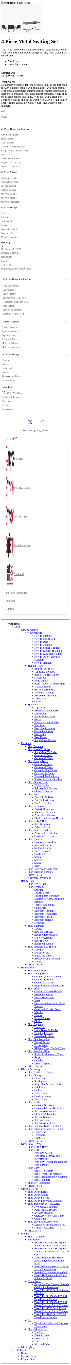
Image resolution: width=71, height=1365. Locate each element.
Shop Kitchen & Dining (40, 1072)
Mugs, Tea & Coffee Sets (47, 1084)
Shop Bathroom (36, 925)
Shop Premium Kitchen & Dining (45, 1129)
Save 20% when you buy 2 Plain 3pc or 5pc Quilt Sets (51, 1268)
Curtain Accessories (44, 982)
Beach (37, 719)
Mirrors (38, 1015)
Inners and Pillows (44, 955)
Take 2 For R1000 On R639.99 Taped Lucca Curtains (50, 1298)
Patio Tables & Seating (46, 833)
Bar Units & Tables (44, 797)
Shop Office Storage (38, 1197)
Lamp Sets (39, 1027)
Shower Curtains (43, 937)
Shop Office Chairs (38, 1194)
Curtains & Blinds (43, 979)
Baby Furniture (42, 1179)
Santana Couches (43, 848)
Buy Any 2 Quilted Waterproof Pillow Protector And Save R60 (50, 1244)
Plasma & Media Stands (46, 776)
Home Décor (28, 967)
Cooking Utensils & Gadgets (49, 1108)
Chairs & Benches (43, 791)
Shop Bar (33, 794)
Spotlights (33, 704)
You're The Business (10, 158)
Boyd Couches (42, 851)
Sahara (37, 857)
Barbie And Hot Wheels (46, 674)
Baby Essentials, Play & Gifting (51, 1176)
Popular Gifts (28, 1359)
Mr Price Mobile (9, 198)
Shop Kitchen (35, 1102)
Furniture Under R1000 (46, 722)
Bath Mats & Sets (43, 931)
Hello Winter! (41, 680)
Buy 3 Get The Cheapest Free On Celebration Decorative (52, 1286)
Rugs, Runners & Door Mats (49, 985)
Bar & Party (40, 1099)
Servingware (41, 1081)
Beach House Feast (44, 689)
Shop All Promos (37, 1236)
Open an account (9, 178)
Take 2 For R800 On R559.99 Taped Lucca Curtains (50, 1316)
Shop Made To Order (39, 749)
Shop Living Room (38, 761)
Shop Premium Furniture (40, 871)
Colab (37, 701)
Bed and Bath (41, 1335)
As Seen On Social (44, 668)
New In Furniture (43, 635)
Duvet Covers (41, 892)
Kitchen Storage (42, 1117)
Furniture (26, 743)
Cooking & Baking (44, 1105)
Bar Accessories (42, 803)
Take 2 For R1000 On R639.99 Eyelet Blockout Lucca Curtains (51, 1304)
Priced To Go (35, 874)
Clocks (38, 1021)
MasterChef (40, 713)
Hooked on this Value (45, 695)
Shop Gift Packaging (39, 1039)
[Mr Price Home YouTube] (37, 422)
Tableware (39, 1135)
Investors (5, 217)
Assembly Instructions (39, 877)
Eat (29, 1320)
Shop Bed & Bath (37, 883)
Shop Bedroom (36, 806)
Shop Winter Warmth (45, 740)
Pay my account (8, 186)
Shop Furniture (35, 746)
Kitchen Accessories (44, 1111)
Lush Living (40, 698)
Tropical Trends (42, 686)
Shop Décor (34, 988)
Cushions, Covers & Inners (48, 976)
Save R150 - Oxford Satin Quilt (51, 1272)
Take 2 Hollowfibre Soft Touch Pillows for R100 (50, 1277)
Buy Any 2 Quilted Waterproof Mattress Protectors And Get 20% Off (51, 1251)
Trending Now (35, 665)
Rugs (37, 1057)
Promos (25, 1233)
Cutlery (38, 1090)
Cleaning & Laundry (45, 1114)
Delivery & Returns (10, 253)
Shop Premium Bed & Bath (42, 946)
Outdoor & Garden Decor (47, 1009)
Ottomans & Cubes (44, 773)
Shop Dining (34, 1075)
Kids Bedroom (42, 824)
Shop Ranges (35, 839)
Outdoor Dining (42, 1096)
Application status (9, 182)
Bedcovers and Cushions (47, 958)
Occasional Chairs (43, 758)
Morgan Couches (43, 845)
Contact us (6, 265)
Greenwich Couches (45, 842)
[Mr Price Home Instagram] (34, 422)
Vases (37, 1000)
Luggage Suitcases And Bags (49, 1224)
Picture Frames (42, 1018)
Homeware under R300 (46, 710)
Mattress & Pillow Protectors (49, 898)
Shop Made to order (44, 716)
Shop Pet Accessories (39, 1182)
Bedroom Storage (43, 919)
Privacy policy (8, 233)
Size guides (6, 257)
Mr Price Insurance (10, 202)
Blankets (38, 901)
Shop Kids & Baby (38, 821)
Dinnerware (40, 1078)
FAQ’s (4, 261)
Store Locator (7, 138)
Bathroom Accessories (46, 934)
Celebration (40, 1218)
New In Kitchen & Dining (48, 650)
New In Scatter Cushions (47, 647)
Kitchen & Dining (30, 1069)
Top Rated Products (44, 671)
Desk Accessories (43, 1212)
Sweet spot (40, 677)
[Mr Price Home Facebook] (26, 422)
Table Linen (40, 1093)
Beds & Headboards (44, 809)
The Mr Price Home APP (13, 146)
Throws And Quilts (44, 904)
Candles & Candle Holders (48, 991)
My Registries (28, 1356)
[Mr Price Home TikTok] (42, 422)
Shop (17, 626)
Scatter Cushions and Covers (49, 1054)
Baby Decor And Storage (47, 1173)
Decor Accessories (44, 997)
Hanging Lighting (43, 1033)
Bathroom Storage (43, 943)
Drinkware (40, 1087)
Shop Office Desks (38, 1191)
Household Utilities (44, 1036)
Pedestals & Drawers (45, 815)
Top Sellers (40, 707)
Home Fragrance (43, 1063)
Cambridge (40, 854)
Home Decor (34, 1281)
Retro (37, 865)
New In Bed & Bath (44, 638)
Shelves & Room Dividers (48, 779)
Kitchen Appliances (44, 1123)
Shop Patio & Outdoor (39, 830)
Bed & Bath (27, 880)
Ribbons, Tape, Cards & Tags (49, 1048)
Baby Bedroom (42, 827)
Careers (4, 225)
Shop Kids (33, 1149)
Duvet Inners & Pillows (46, 895)
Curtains (38, 1060)
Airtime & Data (8, 190)
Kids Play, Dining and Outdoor (50, 1161)
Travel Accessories (44, 1227)
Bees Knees (40, 737)
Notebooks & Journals (46, 1206)
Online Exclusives (43, 731)
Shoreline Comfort (44, 692)
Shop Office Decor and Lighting (45, 1200)
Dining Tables (41, 785)
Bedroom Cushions (44, 910)
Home (24, 1353)
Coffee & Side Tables (45, 770)
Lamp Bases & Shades (46, 1030)
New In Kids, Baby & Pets (48, 653)
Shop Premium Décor (39, 1051)
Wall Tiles (39, 725)
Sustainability (7, 221)
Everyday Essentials (44, 728)
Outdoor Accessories (45, 836)
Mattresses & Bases (44, 812)
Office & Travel (29, 1188)
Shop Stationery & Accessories (44, 1203)
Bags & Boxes (42, 1042)
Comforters (40, 907)
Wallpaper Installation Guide (14, 150)
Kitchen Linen (41, 1120)
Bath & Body (41, 940)
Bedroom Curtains (43, 916)
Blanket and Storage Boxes (48, 818)
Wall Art (38, 1012)
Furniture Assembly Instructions (16, 269)
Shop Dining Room (38, 782)
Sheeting (38, 889)
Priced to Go (34, 1230)
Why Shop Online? (10, 135)
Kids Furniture (42, 1164)
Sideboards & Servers (45, 788)
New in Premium (43, 662)
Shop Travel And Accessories (43, 1221)
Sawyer (38, 863)
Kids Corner (6, 154)
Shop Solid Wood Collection (43, 868)
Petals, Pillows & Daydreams (49, 683)
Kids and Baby (42, 1344)
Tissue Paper (41, 1045)
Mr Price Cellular (9, 194)
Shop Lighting (35, 1024)
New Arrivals (35, 632)
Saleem (38, 860)
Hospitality (40, 734)
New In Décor (41, 641)
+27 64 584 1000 (12, 249)
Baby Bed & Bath (43, 1170)
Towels (38, 928)
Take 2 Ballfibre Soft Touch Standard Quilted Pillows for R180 (49, 1260)
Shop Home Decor (37, 970)
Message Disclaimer (10, 237)
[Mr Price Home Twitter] (30, 423)
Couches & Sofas (43, 755)
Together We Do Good (11, 162)
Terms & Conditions (10, 166)
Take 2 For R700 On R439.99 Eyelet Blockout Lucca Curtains (51, 1310)
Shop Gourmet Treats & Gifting (44, 1126)
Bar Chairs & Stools (44, 800)
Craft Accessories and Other (49, 1215)
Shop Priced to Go (37, 1329)
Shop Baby (33, 1167)
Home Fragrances (43, 994)
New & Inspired (29, 629)
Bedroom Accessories (45, 913)
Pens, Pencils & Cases (45, 1209)
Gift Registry (28, 1347)
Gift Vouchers (7, 142)
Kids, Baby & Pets (31, 1143)
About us (5, 213)
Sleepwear (39, 922)
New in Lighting (43, 644)
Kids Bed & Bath (43, 1152)
